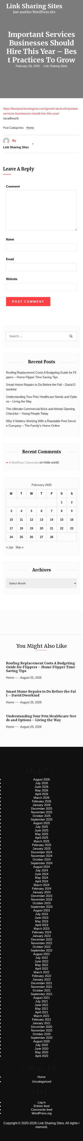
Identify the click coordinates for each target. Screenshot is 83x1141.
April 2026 (41, 794)
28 (51, 537)
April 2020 (41, 1056)
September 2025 (41, 819)
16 (71, 519)
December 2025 (41, 808)
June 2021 (41, 1005)
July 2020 (41, 1045)
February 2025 (41, 845)
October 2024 (42, 859)
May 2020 (41, 1052)
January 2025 (42, 848)
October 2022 (42, 946)
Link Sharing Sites (55, 66)
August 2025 (41, 823)
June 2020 (41, 1048)
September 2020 (41, 1037)
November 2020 (41, 1030)
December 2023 (41, 896)
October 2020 (42, 1034)
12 (31, 519)
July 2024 (41, 870)
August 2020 (41, 1041)
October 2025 (42, 816)
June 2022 (41, 961)
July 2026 (41, 783)
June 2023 (41, 917)
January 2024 (42, 892)
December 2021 (41, 983)
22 (61, 528)
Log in (42, 1102)
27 (41, 537)
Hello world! (51, 462)
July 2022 (41, 957)
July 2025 (41, 826)
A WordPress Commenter (24, 462)
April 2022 (41, 968)
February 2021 (41, 1019)
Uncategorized (41, 1081)
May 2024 (41, 877)
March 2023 (41, 928)
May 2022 (41, 965)
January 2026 (42, 805)
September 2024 (41, 863)
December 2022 (41, 939)
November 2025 (41, 812)
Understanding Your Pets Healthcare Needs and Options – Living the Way (41, 399)
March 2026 (41, 797)
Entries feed (41, 1106)
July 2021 (41, 1001)
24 (11, 537)
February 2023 (41, 932)
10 (11, 519)
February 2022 (41, 976)
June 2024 (41, 874)
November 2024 (41, 856)
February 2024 (41, 888)
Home (30, 127)
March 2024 (41, 885)
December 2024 (41, 852)
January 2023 (42, 936)
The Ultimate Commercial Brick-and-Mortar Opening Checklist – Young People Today (40, 411)
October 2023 (42, 903)
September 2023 (41, 906)
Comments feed (41, 1109)
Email (10, 259)
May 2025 (41, 834)
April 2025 (41, 837)
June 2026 (41, 786)
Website (11, 279)
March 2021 (41, 1016)
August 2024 (41, 866)
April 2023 (41, 925)
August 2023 (41, 910)
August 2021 (41, 997)
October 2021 (42, 990)
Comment (13, 186)
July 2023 (41, 914)
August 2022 (41, 954)
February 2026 (41, 801)
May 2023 (41, 921)
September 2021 (41, 994)
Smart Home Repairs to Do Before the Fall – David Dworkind (41, 387)
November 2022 (41, 943)
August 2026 (41, 779)
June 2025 (41, 830)
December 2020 (41, 1026)
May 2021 (41, 1008)
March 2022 (41, 972)
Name (10, 239)
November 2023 (41, 899)
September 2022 (41, 950)
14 (51, 519)
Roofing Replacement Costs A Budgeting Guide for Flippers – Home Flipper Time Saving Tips (41, 375)
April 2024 (41, 881)
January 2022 (42, 979)
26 (31, 537)
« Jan (9, 547)
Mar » (19, 547)
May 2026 (41, 790)
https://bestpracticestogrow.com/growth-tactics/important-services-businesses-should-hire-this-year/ (40, 111)
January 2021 (42, 1023)
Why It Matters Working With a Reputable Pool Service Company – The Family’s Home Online (41, 423)
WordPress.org (42, 1113)
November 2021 (41, 986)
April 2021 (41, 1012)
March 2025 (41, 841)
